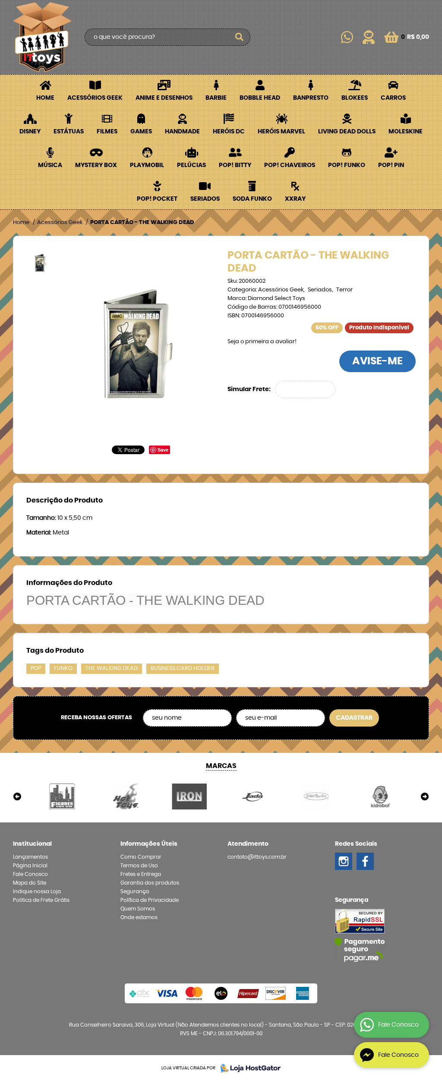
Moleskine (405, 132)
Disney (30, 132)
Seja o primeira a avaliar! (262, 342)
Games (141, 132)
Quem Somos (137, 908)
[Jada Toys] (252, 796)
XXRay (295, 199)
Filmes (107, 132)
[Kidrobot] (380, 796)
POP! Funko (346, 165)
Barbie (216, 98)
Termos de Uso (139, 865)
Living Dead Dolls (347, 132)
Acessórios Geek (95, 98)
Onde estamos (139, 917)
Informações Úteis (148, 844)
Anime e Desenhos (164, 98)
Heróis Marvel (281, 132)
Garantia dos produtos (149, 882)
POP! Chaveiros (289, 165)
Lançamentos (30, 857)
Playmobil (147, 165)
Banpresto (310, 98)
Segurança (134, 891)
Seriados (205, 199)
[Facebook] (365, 861)
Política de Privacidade (149, 900)
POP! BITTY (235, 165)
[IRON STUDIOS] (189, 796)
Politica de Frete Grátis (41, 900)
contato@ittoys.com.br (257, 857)
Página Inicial (30, 865)
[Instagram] (343, 861)
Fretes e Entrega (140, 874)
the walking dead (111, 668)
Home (45, 98)
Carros (393, 98)
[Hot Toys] (125, 796)
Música (50, 165)
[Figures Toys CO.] (62, 796)
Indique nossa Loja (37, 891)
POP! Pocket (157, 199)
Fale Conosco (30, 874)
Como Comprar (140, 857)
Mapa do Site (29, 882)
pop (36, 668)
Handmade (182, 132)
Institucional (32, 844)
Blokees (354, 98)
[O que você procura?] (239, 37)
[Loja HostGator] (247, 1068)
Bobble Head (260, 98)
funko (63, 668)
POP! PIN (391, 165)
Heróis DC (229, 132)
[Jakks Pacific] (316, 796)
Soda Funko (252, 199)
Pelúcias (191, 165)
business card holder (183, 668)
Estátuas (69, 132)
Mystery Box (96, 165)
